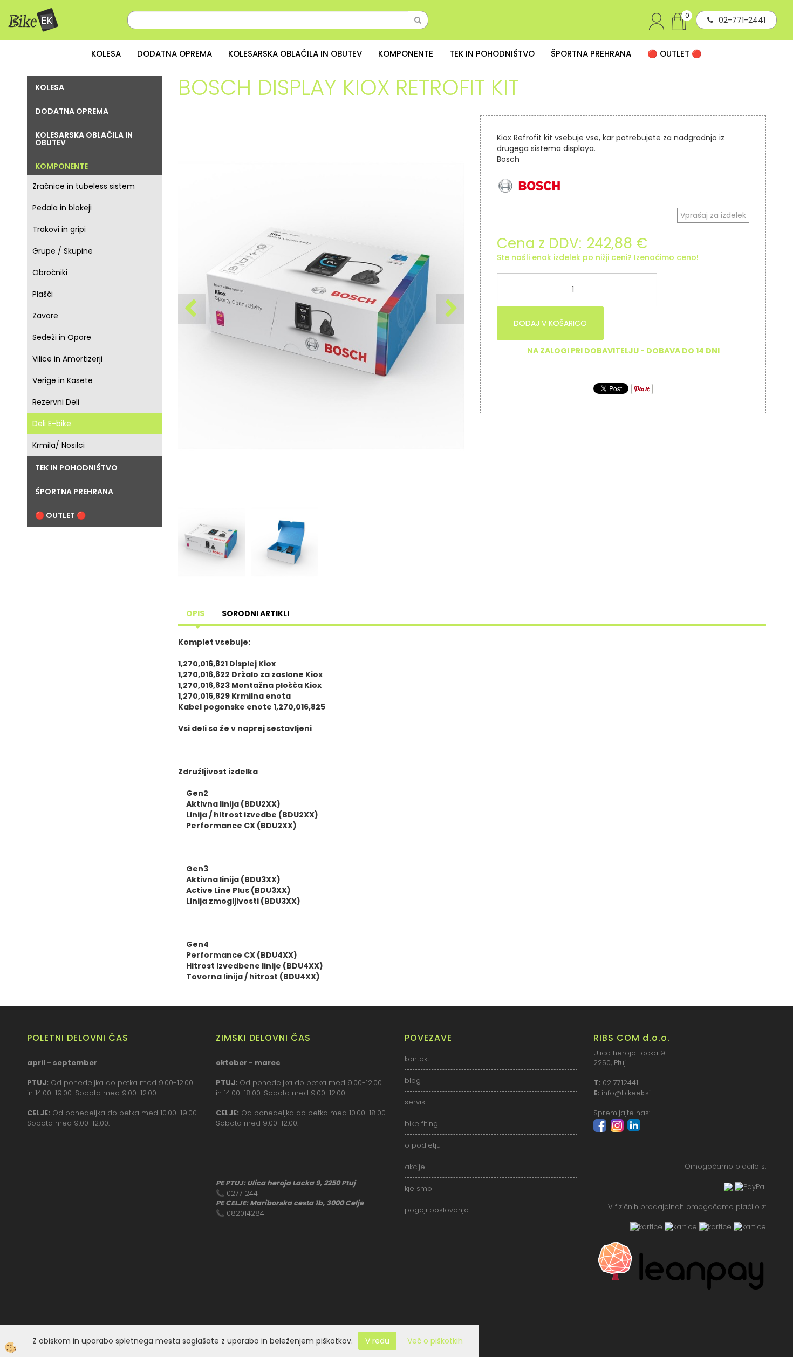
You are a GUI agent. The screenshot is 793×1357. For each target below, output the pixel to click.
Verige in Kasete (62, 380)
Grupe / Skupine (62, 251)
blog (413, 1080)
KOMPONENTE (405, 53)
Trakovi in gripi (59, 229)
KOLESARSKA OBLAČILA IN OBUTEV (295, 53)
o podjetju (423, 1145)
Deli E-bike (51, 423)
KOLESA (106, 53)
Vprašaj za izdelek (713, 215)
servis (415, 1102)
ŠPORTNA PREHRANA (591, 53)
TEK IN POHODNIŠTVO (492, 53)
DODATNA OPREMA (174, 53)
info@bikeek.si (626, 1093)
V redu (377, 1340)
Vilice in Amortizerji (67, 358)
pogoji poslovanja (437, 1210)
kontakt (417, 1059)
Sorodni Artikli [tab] (255, 613)
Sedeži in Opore (61, 337)
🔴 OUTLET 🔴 (674, 53)
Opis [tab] (195, 613)
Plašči (42, 294)
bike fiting (421, 1124)
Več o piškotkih (435, 1340)
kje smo (418, 1188)
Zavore (45, 315)
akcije (415, 1167)
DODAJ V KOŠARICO (550, 323)
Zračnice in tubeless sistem (83, 186)
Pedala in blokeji (62, 207)
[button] (450, 309)
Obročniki (49, 272)
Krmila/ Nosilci (58, 445)
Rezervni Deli (55, 402)
